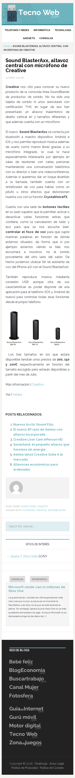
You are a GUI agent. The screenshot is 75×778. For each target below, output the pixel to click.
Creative (37, 384)
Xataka (17, 394)
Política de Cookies (52, 767)
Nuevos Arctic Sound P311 (33, 424)
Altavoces (28, 510)
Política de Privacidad (24, 767)
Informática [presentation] (39, 579)
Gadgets (42, 506)
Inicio (7, 46)
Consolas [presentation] (17, 579)
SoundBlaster (57, 510)
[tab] (15, 580)
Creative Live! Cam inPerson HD (38, 439)
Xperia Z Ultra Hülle (24, 556)
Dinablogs (41, 763)
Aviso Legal (57, 763)
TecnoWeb (37, 12)
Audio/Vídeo (28, 506)
